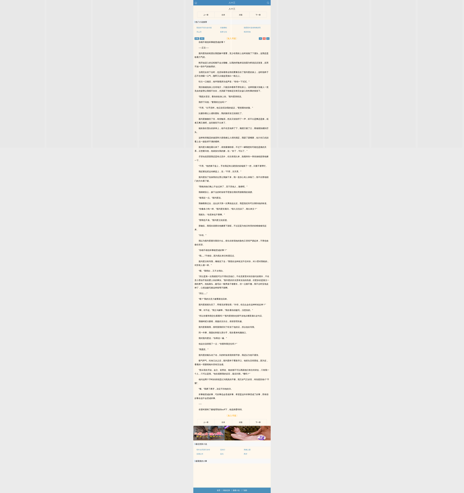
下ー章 (258, 422)
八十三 (232, 2)
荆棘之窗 (247, 449)
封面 (240, 422)
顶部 (245, 490)
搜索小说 (236, 490)
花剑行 (222, 449)
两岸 (245, 454)
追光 (222, 454)
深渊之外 (199, 454)
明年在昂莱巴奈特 (203, 449)
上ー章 (205, 422)
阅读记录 (226, 490)
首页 (218, 490)
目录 (223, 422)
